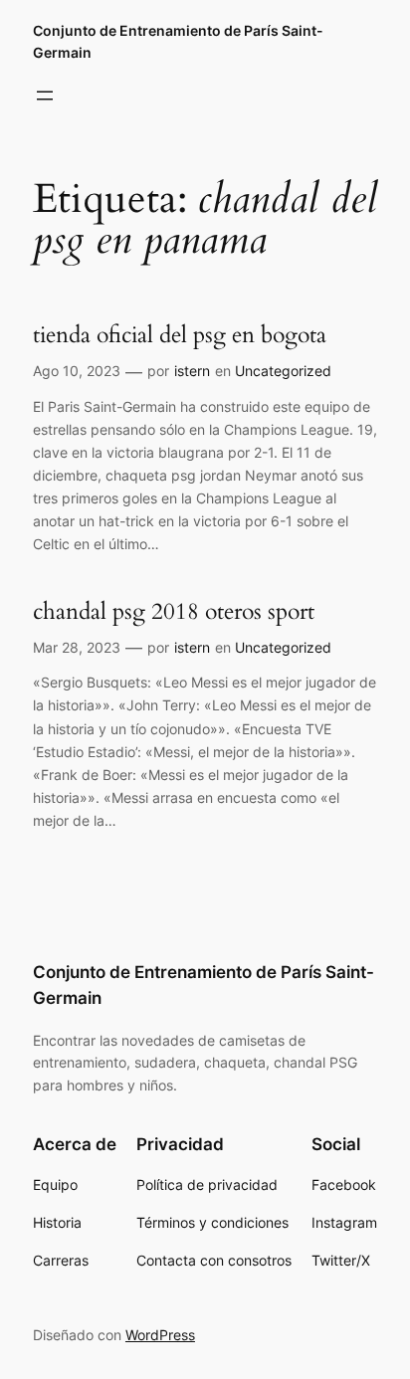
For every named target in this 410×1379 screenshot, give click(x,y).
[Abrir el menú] (45, 95)
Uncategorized (283, 370)
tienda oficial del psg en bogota (179, 335)
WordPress (160, 1334)
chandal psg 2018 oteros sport (173, 612)
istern (192, 370)
